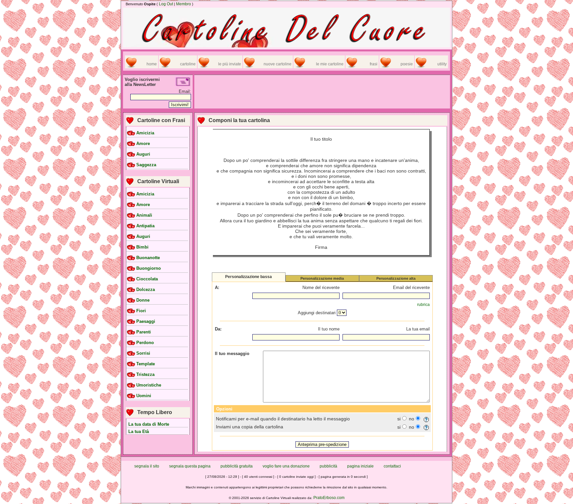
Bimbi (142, 247)
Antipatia (145, 226)
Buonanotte (148, 257)
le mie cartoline (330, 64)
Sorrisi (143, 353)
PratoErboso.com (329, 497)
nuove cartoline (277, 64)
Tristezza (145, 374)
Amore (143, 143)
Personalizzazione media (322, 278)
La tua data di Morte (148, 424)
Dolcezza (145, 289)
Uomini (143, 396)
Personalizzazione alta (395, 278)
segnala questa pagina (190, 466)
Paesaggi (145, 321)
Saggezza (146, 165)
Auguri (143, 154)
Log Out (166, 4)
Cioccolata (147, 279)
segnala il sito (146, 466)
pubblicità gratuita (237, 466)
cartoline (188, 64)
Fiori (141, 311)
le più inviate (229, 64)
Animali (144, 215)
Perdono (145, 342)
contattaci (392, 466)
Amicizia (145, 133)
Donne (143, 300)
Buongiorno (148, 268)
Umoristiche (148, 385)
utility (442, 64)
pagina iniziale (360, 466)
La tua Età (138, 431)
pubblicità (328, 466)
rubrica (423, 304)
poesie (407, 64)
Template (145, 364)
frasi (373, 64)
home (152, 64)
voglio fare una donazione (286, 466)
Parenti (143, 332)
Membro (183, 4)
